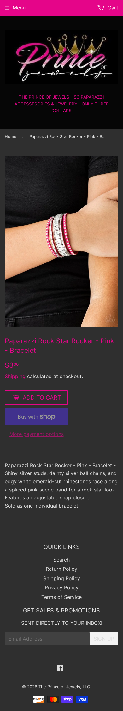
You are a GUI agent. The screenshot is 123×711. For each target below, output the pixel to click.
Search (61, 560)
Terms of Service (61, 597)
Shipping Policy (61, 578)
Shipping (15, 376)
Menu (19, 7)
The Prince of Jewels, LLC (64, 686)
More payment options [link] (36, 434)
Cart (112, 7)
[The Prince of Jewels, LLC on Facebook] (60, 668)
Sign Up (104, 639)
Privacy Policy (62, 587)
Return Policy (61, 569)
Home (10, 136)
